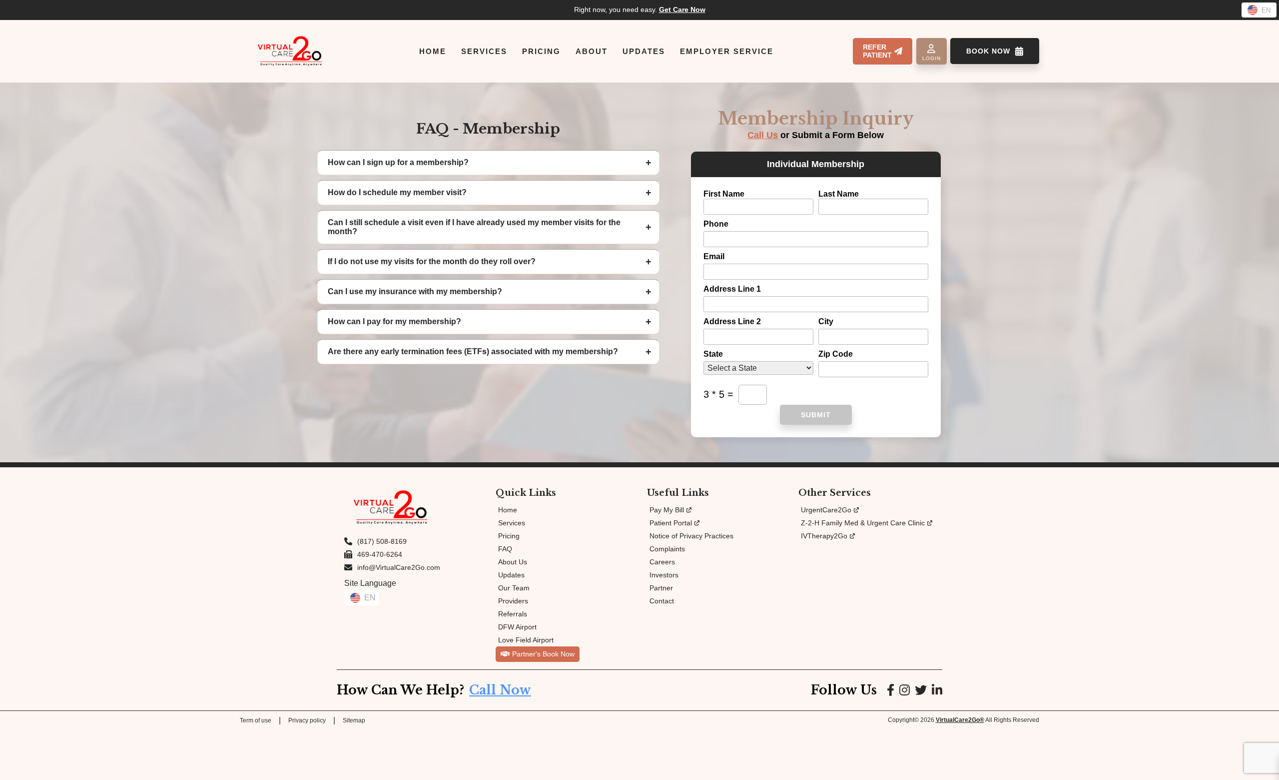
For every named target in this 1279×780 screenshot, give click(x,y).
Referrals (512, 614)
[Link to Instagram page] (904, 690)
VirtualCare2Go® (960, 719)
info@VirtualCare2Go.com (398, 567)
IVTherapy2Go (824, 536)
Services (511, 523)
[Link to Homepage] (290, 51)
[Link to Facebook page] (890, 690)
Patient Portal (670, 523)
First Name (723, 194)
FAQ (505, 549)
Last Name (838, 194)
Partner (661, 588)
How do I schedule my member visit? (397, 192)
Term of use (255, 720)
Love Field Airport (526, 640)
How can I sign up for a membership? (398, 162)
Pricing (509, 536)
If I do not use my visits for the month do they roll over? (432, 261)
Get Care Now (682, 10)
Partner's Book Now (543, 654)
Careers (662, 562)
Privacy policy (307, 720)
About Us (512, 562)
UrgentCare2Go (826, 510)
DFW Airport (517, 627)
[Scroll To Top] (1263, 763)
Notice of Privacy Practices (691, 536)
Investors (663, 575)
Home (507, 510)
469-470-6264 (379, 554)
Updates (511, 575)
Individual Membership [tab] (815, 164)
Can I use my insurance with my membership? (415, 291)
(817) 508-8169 (382, 541)
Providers (513, 601)
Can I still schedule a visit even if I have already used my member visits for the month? (474, 227)
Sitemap (354, 720)
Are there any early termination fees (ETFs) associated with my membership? (473, 351)
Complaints (667, 549)
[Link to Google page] (921, 690)
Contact (661, 601)
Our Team (514, 588)
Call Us (762, 135)
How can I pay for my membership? (394, 321)
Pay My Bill (666, 510)
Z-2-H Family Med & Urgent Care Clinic (863, 523)
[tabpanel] (816, 307)
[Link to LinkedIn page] (937, 690)
